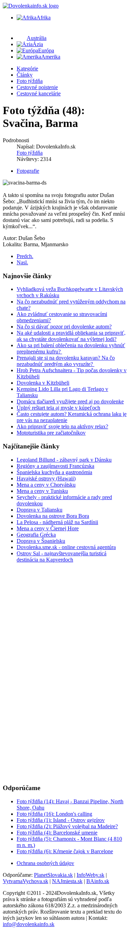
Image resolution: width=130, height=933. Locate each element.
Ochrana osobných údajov (45, 863)
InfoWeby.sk (90, 875)
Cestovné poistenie (37, 87)
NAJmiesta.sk (67, 881)
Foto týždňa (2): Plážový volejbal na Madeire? (67, 826)
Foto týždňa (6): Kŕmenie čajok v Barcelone (65, 851)
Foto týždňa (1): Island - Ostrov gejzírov (61, 820)
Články (25, 75)
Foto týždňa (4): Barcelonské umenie (57, 833)
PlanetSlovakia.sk (53, 875)
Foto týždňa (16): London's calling (54, 814)
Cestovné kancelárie (39, 93)
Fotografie (28, 171)
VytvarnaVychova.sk (25, 881)
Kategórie (27, 68)
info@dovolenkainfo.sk (28, 924)
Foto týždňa (30, 81)
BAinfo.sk (97, 881)
